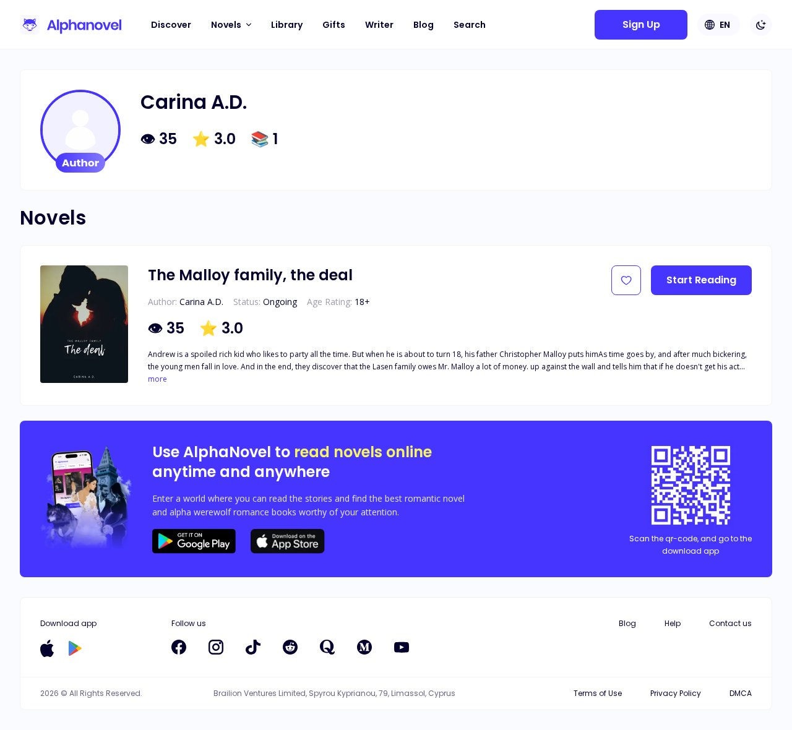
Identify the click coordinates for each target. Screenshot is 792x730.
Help (673, 623)
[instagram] (216, 647)
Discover (171, 25)
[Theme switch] (761, 25)
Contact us (730, 623)
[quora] (327, 647)
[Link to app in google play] (75, 648)
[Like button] (626, 280)
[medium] (364, 647)
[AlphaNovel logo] (70, 25)
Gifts (333, 25)
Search (470, 25)
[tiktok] (253, 647)
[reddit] (290, 647)
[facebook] (178, 647)
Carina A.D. (201, 301)
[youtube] (401, 647)
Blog (423, 25)
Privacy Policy (675, 693)
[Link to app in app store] (47, 648)
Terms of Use (598, 693)
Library (287, 25)
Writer (379, 25)
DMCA (741, 693)
